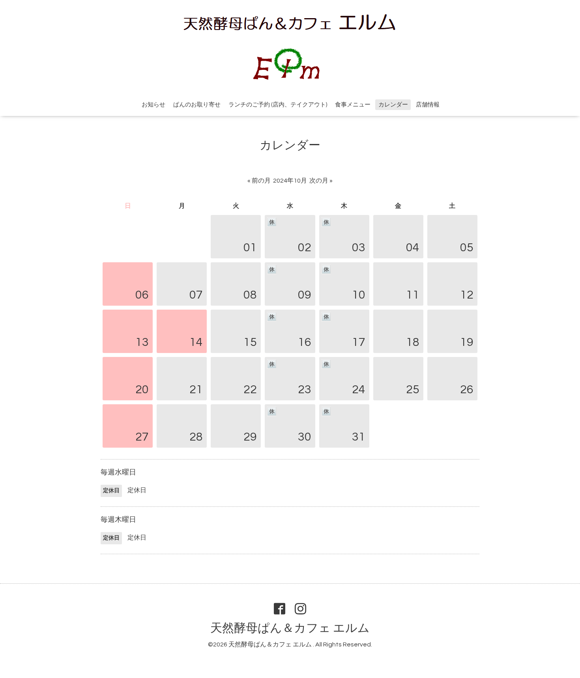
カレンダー (393, 105)
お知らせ (153, 105)
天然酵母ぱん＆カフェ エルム (290, 628)
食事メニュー (352, 105)
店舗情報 (428, 105)
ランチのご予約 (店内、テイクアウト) (277, 105)
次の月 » (321, 180)
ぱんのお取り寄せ (197, 105)
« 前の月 (259, 180)
